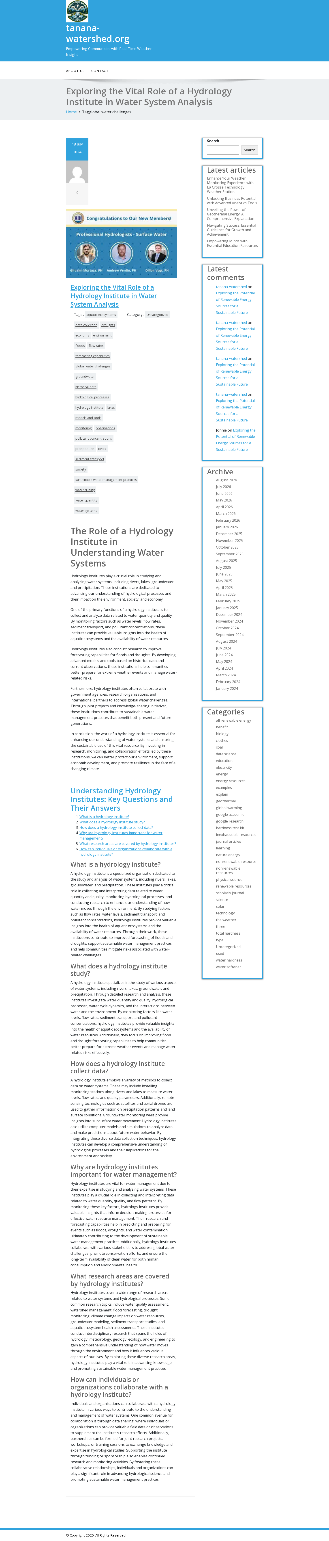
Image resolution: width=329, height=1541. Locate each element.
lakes (111, 407)
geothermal (226, 801)
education (224, 760)
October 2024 (227, 628)
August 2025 (226, 560)
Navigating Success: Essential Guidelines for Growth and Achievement (231, 230)
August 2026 (226, 480)
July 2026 (223, 486)
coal (219, 747)
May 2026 (224, 500)
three (220, 926)
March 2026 (226, 513)
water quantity (86, 500)
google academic (230, 814)
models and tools (88, 418)
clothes (222, 740)
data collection (86, 325)
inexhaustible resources (236, 834)
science (222, 899)
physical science (229, 879)
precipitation (84, 449)
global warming (229, 807)
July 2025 (223, 567)
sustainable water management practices (106, 479)
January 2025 (227, 608)
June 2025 (224, 574)
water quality (85, 490)
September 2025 (230, 554)
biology (222, 733)
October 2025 (227, 547)
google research (230, 821)
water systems (86, 510)
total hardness (228, 933)
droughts (108, 325)
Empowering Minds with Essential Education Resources (232, 243)
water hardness (229, 960)
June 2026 (224, 493)
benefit (222, 727)
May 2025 (224, 581)
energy (222, 774)
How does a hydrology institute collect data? (116, 827)
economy (82, 335)
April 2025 (224, 587)
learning (223, 848)
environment (102, 335)
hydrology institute (89, 407)
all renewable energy (233, 720)
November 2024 (229, 621)
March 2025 (226, 594)
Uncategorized (157, 315)
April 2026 (224, 507)
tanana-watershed (231, 286)
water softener (228, 967)
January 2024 (227, 688)
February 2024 (228, 681)
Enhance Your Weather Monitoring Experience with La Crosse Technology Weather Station (230, 185)
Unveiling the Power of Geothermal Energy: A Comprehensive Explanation (230, 214)
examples (224, 787)
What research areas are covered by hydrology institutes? (127, 843)
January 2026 (227, 527)
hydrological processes (92, 397)
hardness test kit (230, 828)
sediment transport (89, 459)
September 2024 (230, 634)
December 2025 (229, 534)
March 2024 (226, 675)
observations (105, 428)
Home (71, 111)
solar (220, 906)
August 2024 (226, 641)
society (80, 469)
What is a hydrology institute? (104, 816)
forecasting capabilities (92, 356)
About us (75, 70)
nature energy (228, 855)
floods (80, 345)
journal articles (228, 841)
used (220, 953)
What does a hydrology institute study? (112, 822)
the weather (226, 920)
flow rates (96, 345)
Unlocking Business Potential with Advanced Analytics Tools (232, 200)
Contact (100, 70)
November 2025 (229, 540)
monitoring (83, 428)
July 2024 (223, 648)
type (219, 940)
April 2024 (224, 668)
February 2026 (228, 520)
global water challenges (92, 366)
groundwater (85, 376)
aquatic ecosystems (101, 315)
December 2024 (229, 614)
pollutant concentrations (93, 438)
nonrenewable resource (236, 861)
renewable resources (233, 886)
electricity (224, 767)
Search (213, 140)
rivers (102, 449)
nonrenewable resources (228, 870)
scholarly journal (230, 893)
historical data (85, 387)
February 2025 (228, 601)
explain (222, 794)
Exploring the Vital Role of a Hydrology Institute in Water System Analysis (113, 296)
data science (226, 754)
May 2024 (224, 661)
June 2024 (224, 655)
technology (225, 913)
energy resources (231, 781)
